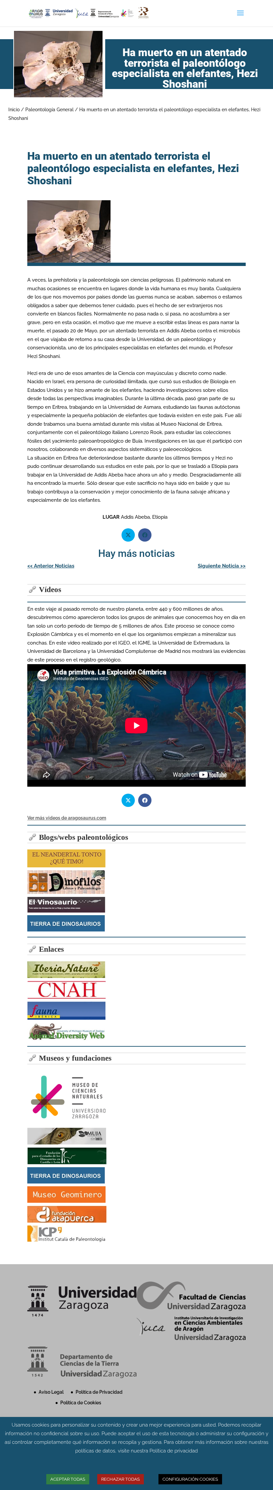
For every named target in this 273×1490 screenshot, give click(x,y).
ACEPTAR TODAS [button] (67, 1479)
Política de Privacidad (99, 1392)
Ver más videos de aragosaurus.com (66, 818)
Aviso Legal (51, 1392)
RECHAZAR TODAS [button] (120, 1479)
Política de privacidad (173, 1451)
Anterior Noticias (50, 566)
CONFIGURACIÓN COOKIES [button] (190, 1479)
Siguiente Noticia (222, 566)
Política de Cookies (80, 1402)
